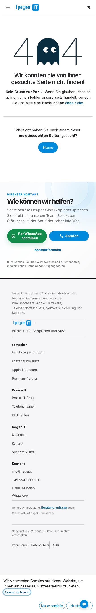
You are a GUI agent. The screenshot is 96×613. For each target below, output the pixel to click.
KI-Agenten (20, 415)
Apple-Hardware (24, 370)
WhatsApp (20, 496)
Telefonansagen (23, 406)
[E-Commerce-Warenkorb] (88, 7)
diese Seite (74, 103)
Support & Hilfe (23, 452)
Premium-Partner (24, 379)
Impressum (20, 545)
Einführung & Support (28, 352)
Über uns (18, 435)
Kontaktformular (48, 250)
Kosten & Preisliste (25, 361)
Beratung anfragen (55, 507)
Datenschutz (40, 545)
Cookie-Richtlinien (17, 592)
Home (48, 147)
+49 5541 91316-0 (26, 480)
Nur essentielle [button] (52, 606)
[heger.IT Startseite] (22, 322)
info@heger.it (22, 471)
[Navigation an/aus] (7, 7)
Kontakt (17, 443)
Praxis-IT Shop (23, 398)
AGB (56, 545)
